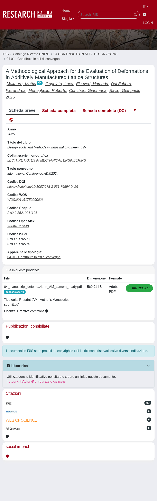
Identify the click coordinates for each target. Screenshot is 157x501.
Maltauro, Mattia (21, 83)
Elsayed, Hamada (92, 83)
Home (66, 10)
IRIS (5, 54)
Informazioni (19, 366)
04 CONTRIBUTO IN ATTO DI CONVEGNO (85, 54)
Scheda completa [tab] (59, 110)
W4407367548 (18, 226)
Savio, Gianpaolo (124, 90)
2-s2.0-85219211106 (22, 213)
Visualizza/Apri (139, 288)
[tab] (134, 110)
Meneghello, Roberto (47, 90)
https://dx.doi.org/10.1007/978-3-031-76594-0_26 (42, 186)
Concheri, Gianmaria (88, 90)
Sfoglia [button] (67, 18)
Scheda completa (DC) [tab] (104, 110)
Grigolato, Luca (59, 83)
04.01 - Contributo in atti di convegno (33, 59)
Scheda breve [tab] (22, 110)
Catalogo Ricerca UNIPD (31, 54)
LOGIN (148, 23)
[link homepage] (29, 15)
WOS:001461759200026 (25, 199)
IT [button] (144, 6)
